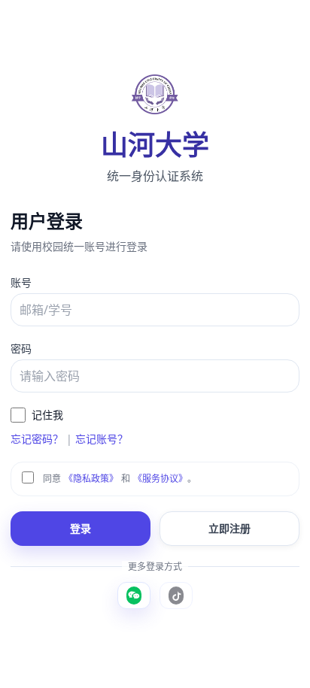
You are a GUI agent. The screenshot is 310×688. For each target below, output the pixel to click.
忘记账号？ (101, 439)
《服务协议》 (160, 478)
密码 (21, 348)
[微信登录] (133, 595)
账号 (21, 282)
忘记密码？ (37, 439)
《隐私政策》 (91, 478)
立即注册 (229, 528)
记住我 (47, 415)
